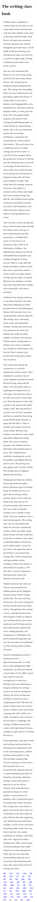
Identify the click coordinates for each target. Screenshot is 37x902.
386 (24, 885)
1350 (17, 891)
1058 (11, 885)
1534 (31, 888)
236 (15, 899)
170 (17, 876)
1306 (30, 882)
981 (4, 873)
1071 (18, 897)
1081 (23, 879)
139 (11, 894)
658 (31, 873)
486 (4, 876)
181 (21, 899)
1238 (17, 894)
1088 (23, 891)
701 (23, 876)
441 (4, 888)
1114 (4, 882)
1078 (5, 897)
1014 (11, 882)
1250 (11, 876)
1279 (5, 894)
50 (10, 899)
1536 (24, 894)
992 (10, 879)
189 (16, 879)
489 (18, 882)
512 (4, 891)
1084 (24, 888)
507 (30, 885)
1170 (11, 897)
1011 (30, 891)
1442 (28, 899)
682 (24, 882)
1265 (24, 873)
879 (29, 879)
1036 (5, 885)
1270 (11, 888)
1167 (17, 888)
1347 (17, 873)
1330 (25, 897)
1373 (11, 873)
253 (10, 891)
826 (4, 899)
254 (31, 897)
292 (4, 879)
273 (18, 885)
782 (29, 876)
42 (30, 894)
